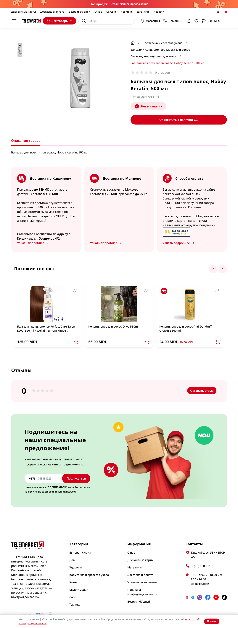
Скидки (111, 11)
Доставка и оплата (52, 11)
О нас (98, 11)
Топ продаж (99, 4)
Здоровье (75, 567)
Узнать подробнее (30, 243)
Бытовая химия (80, 552)
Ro (217, 12)
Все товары (60, 21)
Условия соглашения (142, 582)
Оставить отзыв (201, 391)
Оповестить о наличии (176, 120)
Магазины (153, 21)
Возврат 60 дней (79, 11)
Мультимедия (78, 589)
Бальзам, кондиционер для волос (154, 56)
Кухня (73, 582)
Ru (225, 12)
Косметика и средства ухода (162, 43)
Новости (158, 11)
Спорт (73, 597)
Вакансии (142, 11)
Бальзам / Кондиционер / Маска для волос (160, 49)
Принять (211, 621)
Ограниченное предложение (129, 4)
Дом (72, 560)
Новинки (126, 11)
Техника (74, 604)
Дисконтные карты (23, 11)
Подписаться (76, 478)
